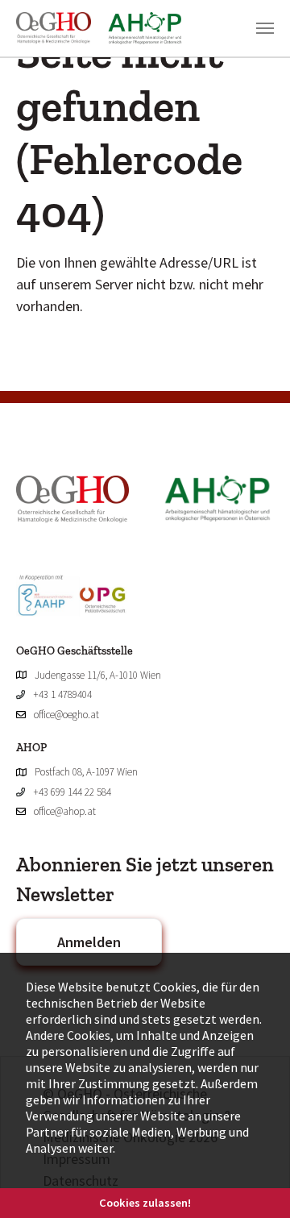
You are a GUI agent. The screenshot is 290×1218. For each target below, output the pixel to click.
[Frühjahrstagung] (107, 28)
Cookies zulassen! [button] (145, 1202)
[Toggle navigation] (265, 28)
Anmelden (89, 942)
